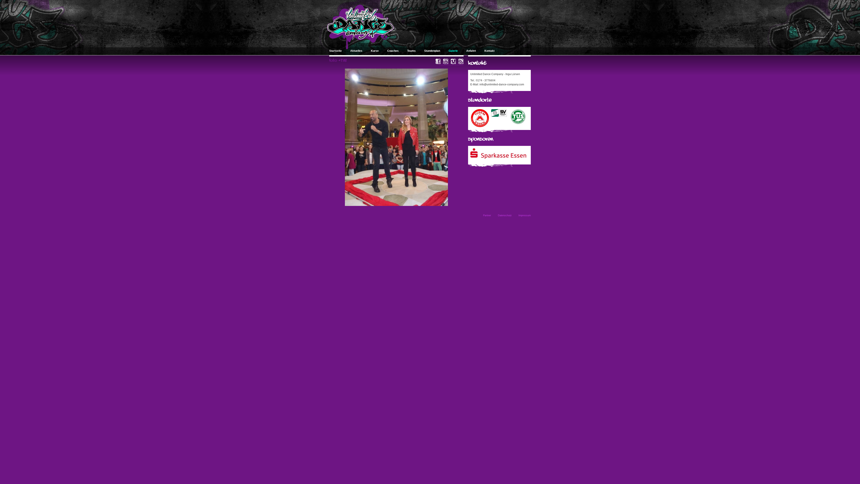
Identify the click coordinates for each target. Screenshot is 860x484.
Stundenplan (432, 50)
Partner (487, 215)
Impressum (524, 215)
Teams (411, 50)
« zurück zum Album (451, 64)
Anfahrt (471, 50)
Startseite (335, 50)
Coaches (393, 50)
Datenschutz (505, 215)
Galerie (453, 50)
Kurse (375, 50)
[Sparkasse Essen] (498, 158)
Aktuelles (356, 50)
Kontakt (489, 50)
